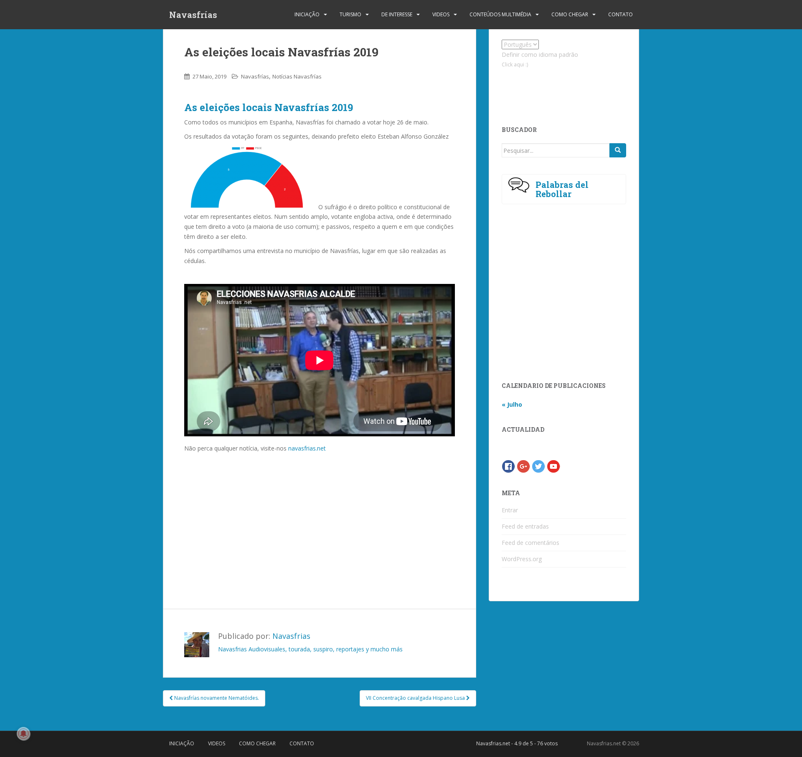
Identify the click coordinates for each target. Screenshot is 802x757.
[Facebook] (508, 466)
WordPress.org (522, 559)
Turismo (350, 14)
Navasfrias (291, 636)
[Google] (523, 466)
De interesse (396, 14)
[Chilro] (538, 466)
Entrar (510, 510)
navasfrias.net (307, 448)
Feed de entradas (525, 526)
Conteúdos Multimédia (500, 14)
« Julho (512, 404)
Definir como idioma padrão (540, 54)
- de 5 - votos (517, 743)
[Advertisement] (319, 516)
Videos (440, 14)
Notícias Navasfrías (297, 76)
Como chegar (569, 14)
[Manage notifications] (23, 733)
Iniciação (307, 14)
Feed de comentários (530, 543)
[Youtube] (553, 466)
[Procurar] (617, 150)
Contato (620, 14)
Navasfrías (193, 14)
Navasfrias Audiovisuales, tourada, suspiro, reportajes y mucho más (310, 649)
